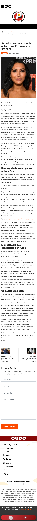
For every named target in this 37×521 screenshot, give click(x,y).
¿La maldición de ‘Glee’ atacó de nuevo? (21, 219)
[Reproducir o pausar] (11, 518)
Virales (12, 32)
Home (5, 32)
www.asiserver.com (26, 509)
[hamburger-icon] (34, 26)
